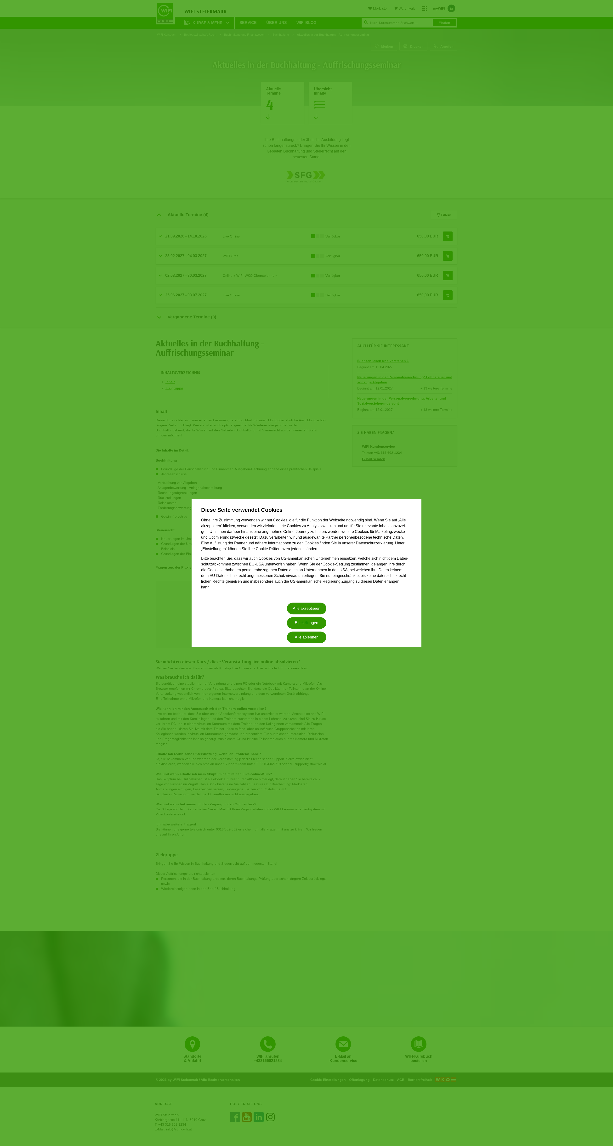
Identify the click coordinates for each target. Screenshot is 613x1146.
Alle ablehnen (306, 637)
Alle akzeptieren (306, 608)
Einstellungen (306, 623)
